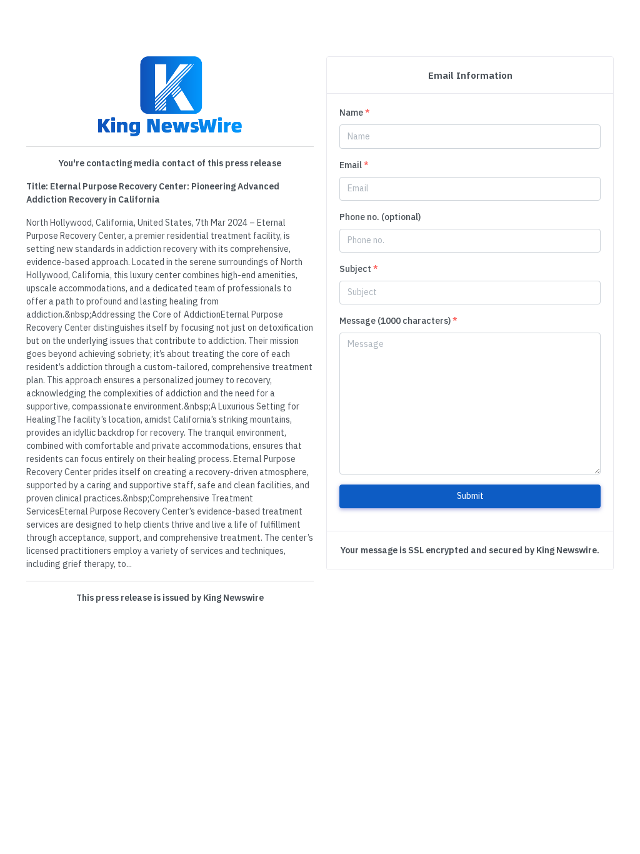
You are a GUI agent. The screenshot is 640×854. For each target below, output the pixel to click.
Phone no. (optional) (380, 217)
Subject (358, 268)
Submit (470, 495)
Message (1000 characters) (398, 320)
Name (354, 112)
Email (354, 165)
